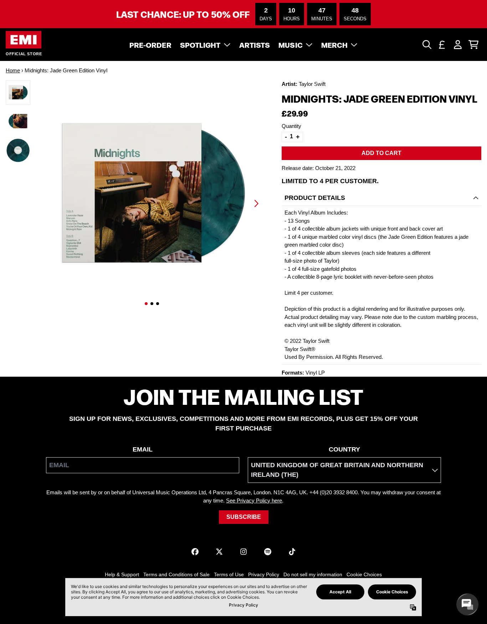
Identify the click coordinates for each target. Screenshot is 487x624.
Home (13, 70)
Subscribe (243, 517)
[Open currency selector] (442, 44)
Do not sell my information (312, 574)
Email (143, 449)
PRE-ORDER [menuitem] (150, 45)
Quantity (291, 126)
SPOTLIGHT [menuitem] (200, 45)
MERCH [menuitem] (334, 45)
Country (344, 449)
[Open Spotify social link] (268, 551)
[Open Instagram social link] (243, 551)
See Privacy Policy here (254, 500)
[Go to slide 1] (146, 303)
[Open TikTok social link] (292, 551)
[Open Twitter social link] (219, 551)
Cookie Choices (364, 574)
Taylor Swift (312, 84)
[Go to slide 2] (151, 303)
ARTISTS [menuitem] (254, 45)
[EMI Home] (23, 39)
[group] (18, 92)
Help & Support (122, 574)
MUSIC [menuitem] (290, 45)
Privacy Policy (263, 574)
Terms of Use (229, 574)
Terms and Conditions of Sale (176, 574)
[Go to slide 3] (157, 303)
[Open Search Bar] (426, 45)
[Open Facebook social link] (195, 551)
